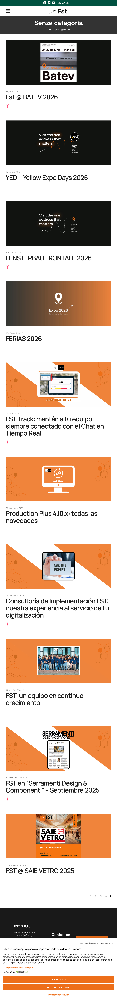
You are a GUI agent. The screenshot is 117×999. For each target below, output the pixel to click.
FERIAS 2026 (24, 338)
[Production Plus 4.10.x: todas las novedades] (58, 479)
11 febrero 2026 (13, 333)
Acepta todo (58, 979)
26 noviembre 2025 (15, 595)
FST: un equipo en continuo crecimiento (44, 699)
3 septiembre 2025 (15, 865)
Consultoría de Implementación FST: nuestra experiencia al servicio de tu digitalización (57, 608)
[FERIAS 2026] (58, 303)
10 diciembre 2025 (14, 508)
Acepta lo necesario (58, 987)
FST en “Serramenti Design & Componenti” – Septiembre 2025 (52, 786)
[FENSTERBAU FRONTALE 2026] (58, 223)
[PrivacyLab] (21, 971)
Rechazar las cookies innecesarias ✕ (96, 943)
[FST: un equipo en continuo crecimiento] (58, 661)
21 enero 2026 (12, 413)
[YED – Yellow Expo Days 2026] (58, 142)
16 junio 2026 (12, 91)
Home (50, 29)
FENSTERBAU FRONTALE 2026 (49, 258)
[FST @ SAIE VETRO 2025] (58, 836)
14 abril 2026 (12, 172)
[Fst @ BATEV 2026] (58, 62)
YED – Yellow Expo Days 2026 (47, 177)
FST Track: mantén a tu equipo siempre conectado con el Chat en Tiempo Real (55, 426)
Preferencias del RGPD (58, 994)
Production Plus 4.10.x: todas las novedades (51, 517)
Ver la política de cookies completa (18, 967)
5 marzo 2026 (12, 252)
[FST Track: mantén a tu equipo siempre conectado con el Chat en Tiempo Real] (58, 384)
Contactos (61, 934)
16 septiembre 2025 (15, 777)
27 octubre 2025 (13, 690)
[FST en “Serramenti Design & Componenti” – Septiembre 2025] (58, 748)
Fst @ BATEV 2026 (32, 97)
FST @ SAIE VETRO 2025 (40, 870)
